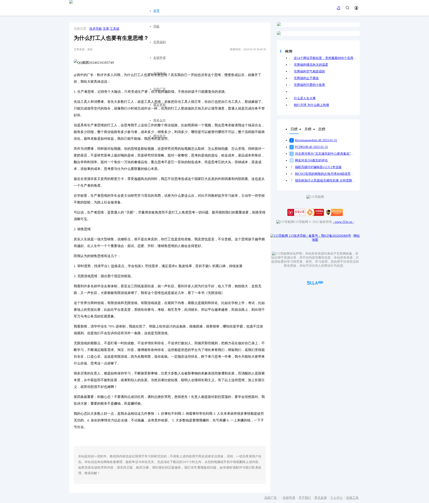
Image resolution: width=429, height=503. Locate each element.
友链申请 (159, 57)
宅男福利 (159, 42)
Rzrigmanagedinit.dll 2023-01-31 (314, 140)
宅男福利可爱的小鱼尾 (309, 85)
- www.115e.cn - (343, 222)
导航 (156, 26)
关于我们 (305, 497)
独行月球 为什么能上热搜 (311, 105)
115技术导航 (298, 235)
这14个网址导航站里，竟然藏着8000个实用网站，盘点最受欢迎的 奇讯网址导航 (325, 58)
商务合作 (159, 120)
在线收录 (159, 73)
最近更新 (159, 104)
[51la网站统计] (315, 283)
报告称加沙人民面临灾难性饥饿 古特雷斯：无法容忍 (323, 180)
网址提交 (159, 136)
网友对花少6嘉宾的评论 (309, 160)
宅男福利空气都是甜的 (309, 71)
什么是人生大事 (305, 98)
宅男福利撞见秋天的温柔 (311, 64)
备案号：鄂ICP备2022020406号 (330, 235)
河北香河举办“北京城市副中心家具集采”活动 (323, 153)
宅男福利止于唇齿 (306, 78)
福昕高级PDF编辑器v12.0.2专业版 (316, 167)
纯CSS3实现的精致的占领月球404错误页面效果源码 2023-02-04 (323, 173)
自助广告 (159, 89)
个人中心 (336, 497)
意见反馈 (320, 497)
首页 (156, 11)
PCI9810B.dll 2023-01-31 (309, 147)
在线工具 (352, 497)
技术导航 (95, 28)
